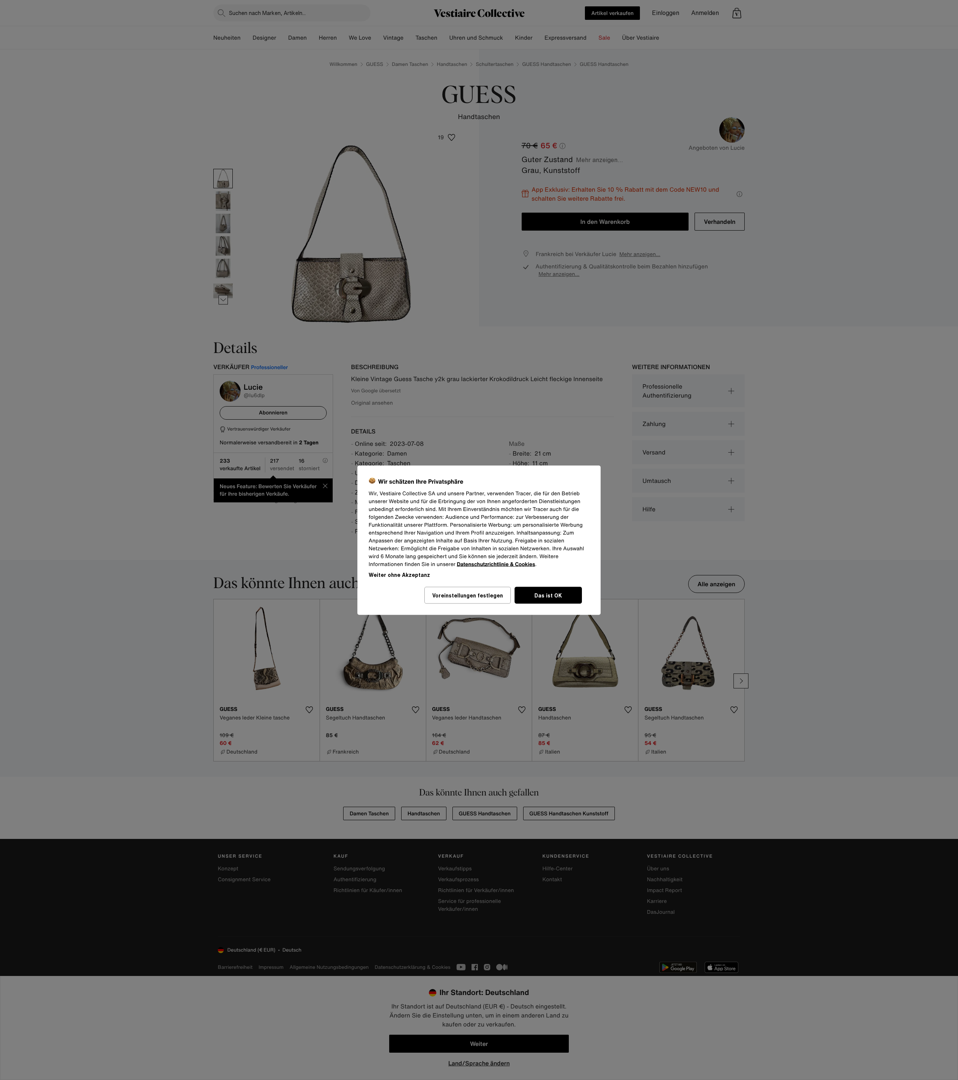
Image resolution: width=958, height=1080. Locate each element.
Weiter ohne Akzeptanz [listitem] (399, 574)
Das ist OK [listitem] (548, 595)
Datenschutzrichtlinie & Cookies (496, 564)
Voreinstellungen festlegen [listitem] (467, 595)
